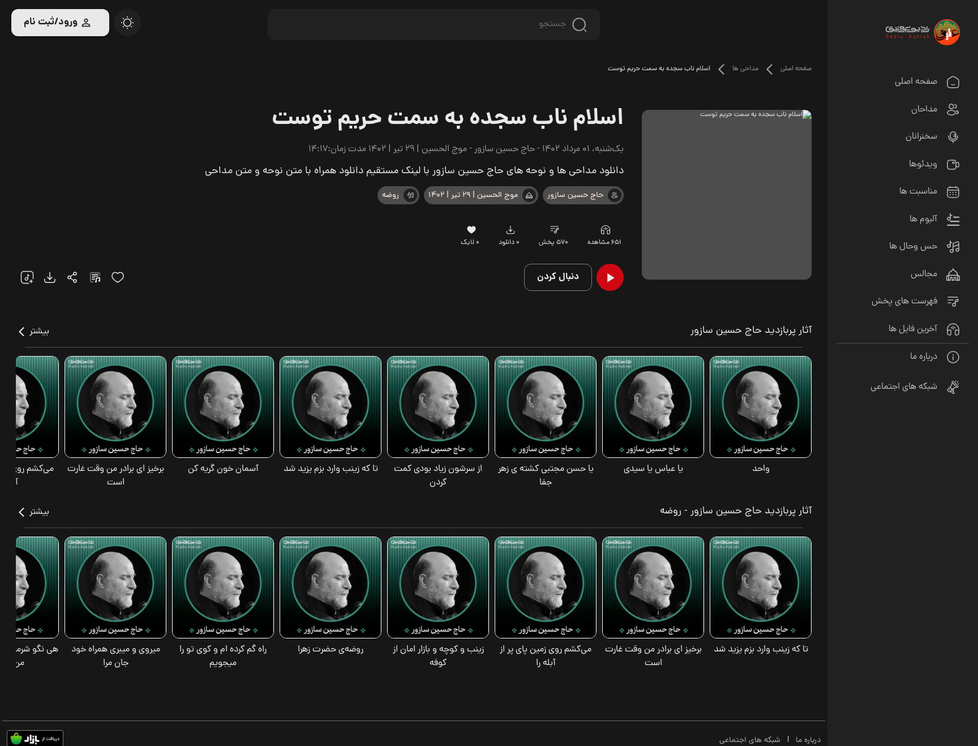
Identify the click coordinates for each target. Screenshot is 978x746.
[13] (529, 195)
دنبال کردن (558, 277)
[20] (127, 22)
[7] (614, 195)
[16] (471, 230)
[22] (27, 277)
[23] (510, 230)
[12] (410, 195)
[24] (72, 277)
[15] (117, 277)
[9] (605, 230)
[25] (95, 277)
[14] (554, 230)
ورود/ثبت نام (51, 22)
